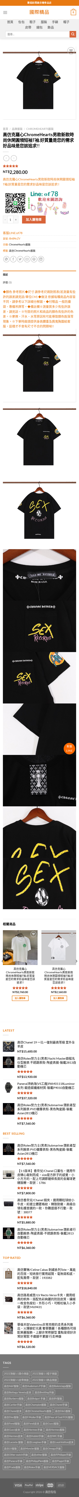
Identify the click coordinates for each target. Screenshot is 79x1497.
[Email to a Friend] (27, 259)
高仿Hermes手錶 (33, 1429)
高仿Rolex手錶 (32, 1467)
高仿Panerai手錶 (13, 1461)
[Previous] (3, 969)
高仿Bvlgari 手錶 (36, 1398)
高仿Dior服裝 (11, 1417)
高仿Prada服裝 (12, 1467)
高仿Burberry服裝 (14, 1398)
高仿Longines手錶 (36, 1442)
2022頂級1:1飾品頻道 (44, 1379)
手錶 (55, 22)
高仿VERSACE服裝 (54, 1467)
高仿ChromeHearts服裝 (22, 250)
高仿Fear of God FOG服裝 (58, 1417)
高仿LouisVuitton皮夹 (62, 1442)
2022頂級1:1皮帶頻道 (16, 1379)
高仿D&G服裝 (63, 1411)
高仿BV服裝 (55, 1398)
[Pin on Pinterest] (34, 259)
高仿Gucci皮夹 (12, 1429)
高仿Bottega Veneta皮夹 (17, 1392)
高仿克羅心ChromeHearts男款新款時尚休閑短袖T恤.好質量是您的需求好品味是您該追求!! (20, 975)
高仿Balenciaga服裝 (60, 1386)
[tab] (39, 274)
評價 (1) (7, 282)
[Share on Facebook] (13, 259)
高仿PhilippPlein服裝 (37, 1461)
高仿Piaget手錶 (60, 1461)
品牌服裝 (17, 128)
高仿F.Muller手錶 (31, 1417)
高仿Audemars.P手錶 (34, 1386)
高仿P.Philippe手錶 (61, 1454)
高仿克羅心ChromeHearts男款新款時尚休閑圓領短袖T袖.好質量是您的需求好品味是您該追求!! (59, 975)
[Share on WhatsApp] (6, 259)
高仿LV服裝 (10, 1448)
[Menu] (5, 12)
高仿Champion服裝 (35, 1404)
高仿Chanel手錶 (58, 1404)
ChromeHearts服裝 (40, 128)
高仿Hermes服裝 (55, 1429)
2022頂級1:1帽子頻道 (44, 1373)
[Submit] (73, 34)
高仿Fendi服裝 (12, 1423)
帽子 (66, 22)
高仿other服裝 (39, 1454)
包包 (21, 22)
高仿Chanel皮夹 (13, 1411)
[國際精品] (39, 12)
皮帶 (28, 27)
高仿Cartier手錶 (13, 1404)
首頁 (10, 22)
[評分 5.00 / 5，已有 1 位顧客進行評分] (39, 166)
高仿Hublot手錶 (35, 1436)
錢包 (39, 27)
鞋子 (33, 22)
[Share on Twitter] (20, 259)
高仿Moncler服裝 (29, 1448)
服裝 (44, 22)
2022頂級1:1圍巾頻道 (16, 1373)
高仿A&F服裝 (11, 1386)
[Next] (76, 969)
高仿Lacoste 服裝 (13, 1442)
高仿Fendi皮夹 (31, 1423)
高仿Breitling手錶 (44, 1392)
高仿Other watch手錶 (16, 1454)
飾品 (51, 27)
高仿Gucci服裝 (51, 1423)
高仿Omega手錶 (52, 1448)
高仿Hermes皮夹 (13, 1436)
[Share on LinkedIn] (41, 259)
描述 (5, 274)
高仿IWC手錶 (54, 1436)
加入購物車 (34, 219)
